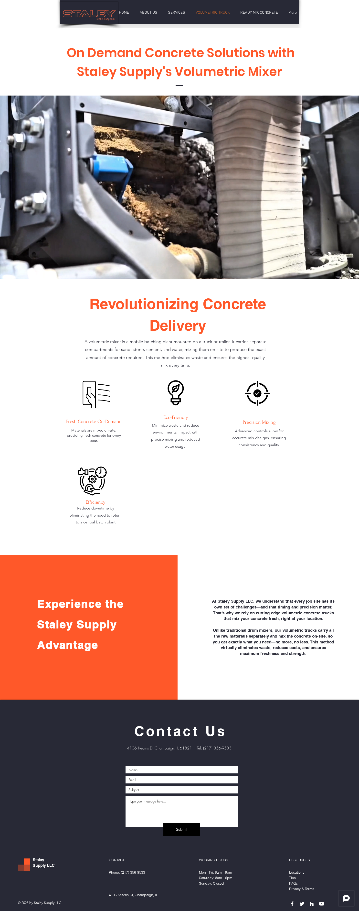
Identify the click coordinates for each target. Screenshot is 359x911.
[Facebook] (292, 904)
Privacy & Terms (301, 889)
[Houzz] (312, 904)
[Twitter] (302, 904)
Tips (292, 878)
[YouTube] (321, 904)
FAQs (293, 883)
